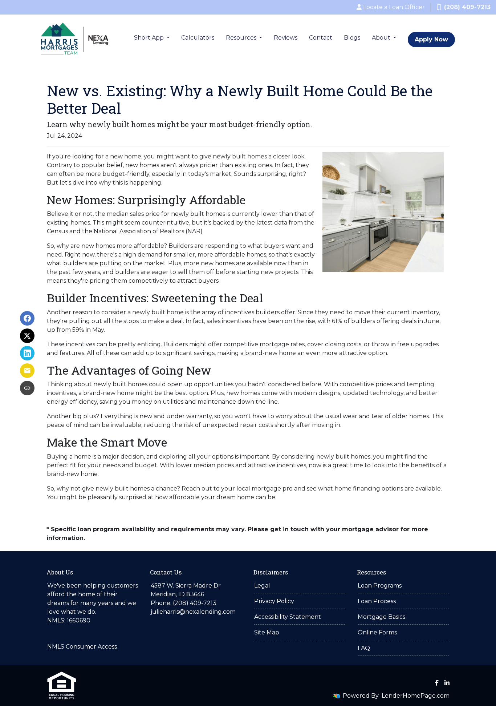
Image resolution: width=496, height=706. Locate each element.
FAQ (364, 648)
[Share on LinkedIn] (27, 353)
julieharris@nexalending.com (193, 611)
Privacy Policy (274, 601)
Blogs (352, 37)
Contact (320, 37)
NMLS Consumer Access (82, 646)
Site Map (266, 632)
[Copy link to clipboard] (27, 388)
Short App (149, 37)
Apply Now (431, 39)
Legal (262, 585)
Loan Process (377, 601)
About (382, 37)
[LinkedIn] (447, 683)
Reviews (285, 37)
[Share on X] (27, 335)
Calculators (197, 37)
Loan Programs (380, 585)
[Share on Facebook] (27, 318)
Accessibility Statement (287, 616)
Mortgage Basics (381, 616)
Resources (242, 37)
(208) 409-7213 (467, 7)
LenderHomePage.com (416, 695)
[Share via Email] (27, 370)
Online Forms (377, 632)
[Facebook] (437, 683)
